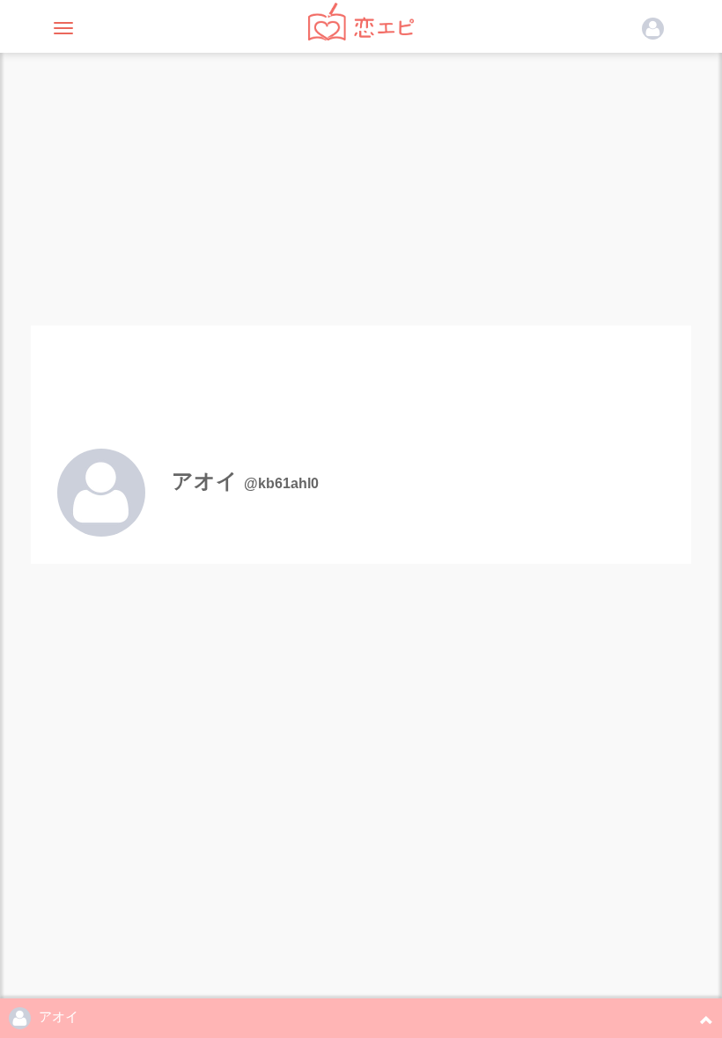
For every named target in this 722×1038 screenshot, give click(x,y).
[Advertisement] (361, 185)
